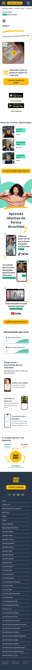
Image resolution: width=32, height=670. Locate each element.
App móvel (5, 512)
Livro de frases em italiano (10, 644)
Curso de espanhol (8, 578)
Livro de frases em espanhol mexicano (14, 624)
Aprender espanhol (8, 543)
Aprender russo (7, 563)
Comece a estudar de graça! (16, 81)
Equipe (4, 520)
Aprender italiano (7, 555)
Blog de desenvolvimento (10, 528)
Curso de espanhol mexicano (11, 582)
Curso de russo (7, 609)
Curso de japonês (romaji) (10, 605)
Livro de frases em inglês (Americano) (14, 636)
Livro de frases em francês (10, 632)
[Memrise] (4, 3)
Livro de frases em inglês (10, 640)
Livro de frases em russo (10, 655)
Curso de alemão (7, 566)
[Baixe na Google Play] (16, 105)
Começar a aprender (15, 3)
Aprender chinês (7, 8)
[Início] (5, 72)
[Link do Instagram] (22, 494)
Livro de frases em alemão (10, 613)
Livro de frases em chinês (10, 617)
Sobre (4, 501)
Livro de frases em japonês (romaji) (13, 648)
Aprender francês (7, 547)
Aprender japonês (8, 559)
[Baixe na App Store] (16, 95)
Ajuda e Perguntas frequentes (11, 508)
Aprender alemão (7, 532)
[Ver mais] (28, 3)
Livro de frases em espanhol (11, 628)
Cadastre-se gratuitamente (16, 322)
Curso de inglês (7, 590)
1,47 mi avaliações (16, 111)
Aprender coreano (8, 539)
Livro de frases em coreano (10, 620)
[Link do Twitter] (13, 494)
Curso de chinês (19, 8)
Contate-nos (6, 505)
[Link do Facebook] (9, 494)
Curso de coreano (7, 574)
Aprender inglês (7, 551)
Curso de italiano (7, 597)
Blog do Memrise (7, 524)
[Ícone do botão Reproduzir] (14, 53)
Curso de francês (7, 586)
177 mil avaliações (16, 101)
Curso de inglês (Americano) (11, 593)
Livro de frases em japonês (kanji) (13, 651)
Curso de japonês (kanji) (9, 601)
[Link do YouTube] (18, 494)
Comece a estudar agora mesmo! (16, 171)
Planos (4, 516)
